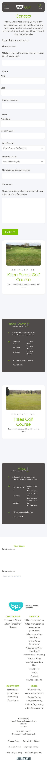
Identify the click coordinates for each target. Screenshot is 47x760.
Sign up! (11, 588)
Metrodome (13, 690)
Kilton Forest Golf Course (12, 625)
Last (3, 88)
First (3, 76)
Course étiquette (34, 680)
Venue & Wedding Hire (34, 663)
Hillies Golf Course (13, 620)
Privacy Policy (34, 690)
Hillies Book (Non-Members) (34, 636)
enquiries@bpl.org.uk (26, 734)
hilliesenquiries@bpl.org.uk (23, 512)
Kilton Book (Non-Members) (34, 649)
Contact (34, 676)
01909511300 (17, 365)
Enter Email (6, 119)
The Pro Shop (34, 658)
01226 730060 (25, 731)
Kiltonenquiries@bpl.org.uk (23, 360)
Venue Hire (34, 669)
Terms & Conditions (34, 693)
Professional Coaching (34, 655)
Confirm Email (7, 131)
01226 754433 (18, 516)
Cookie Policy (34, 697)
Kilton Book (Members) (34, 642)
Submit (10, 232)
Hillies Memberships (34, 620)
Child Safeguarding (34, 704)
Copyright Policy (34, 701)
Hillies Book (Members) (34, 629)
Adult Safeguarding (34, 708)
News (34, 672)
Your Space (12, 700)
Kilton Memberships (34, 624)
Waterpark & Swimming (13, 695)
